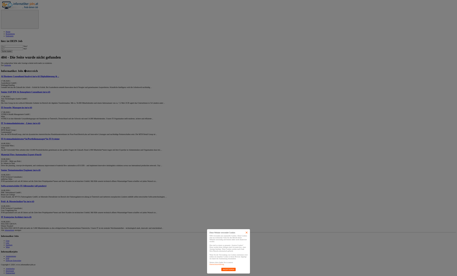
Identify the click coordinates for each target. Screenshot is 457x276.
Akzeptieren (228, 269)
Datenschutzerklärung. (216, 264)
